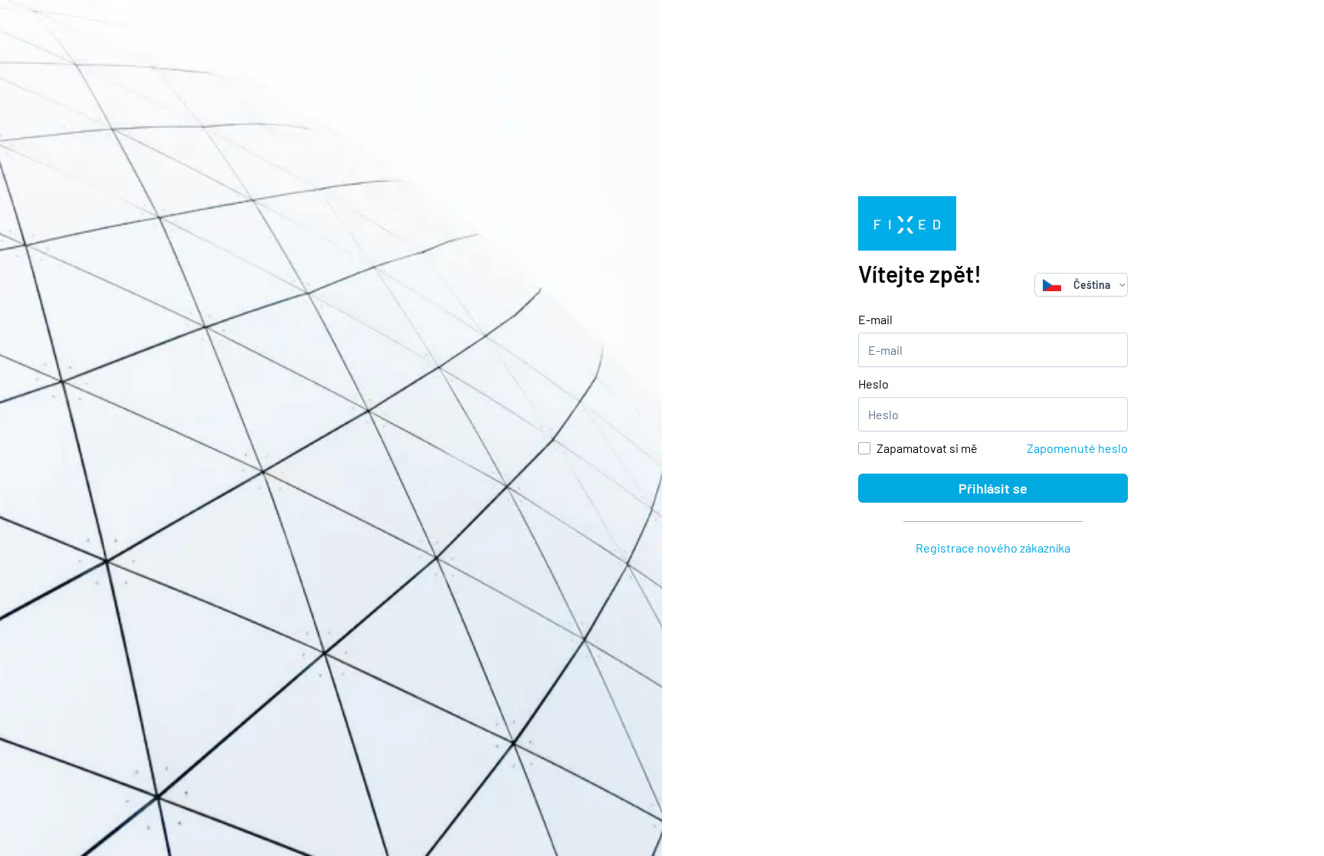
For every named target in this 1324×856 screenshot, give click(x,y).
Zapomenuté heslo (1077, 448)
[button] (1122, 285)
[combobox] (1076, 285)
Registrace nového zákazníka (993, 547)
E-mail (875, 319)
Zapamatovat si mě (927, 448)
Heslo (873, 383)
